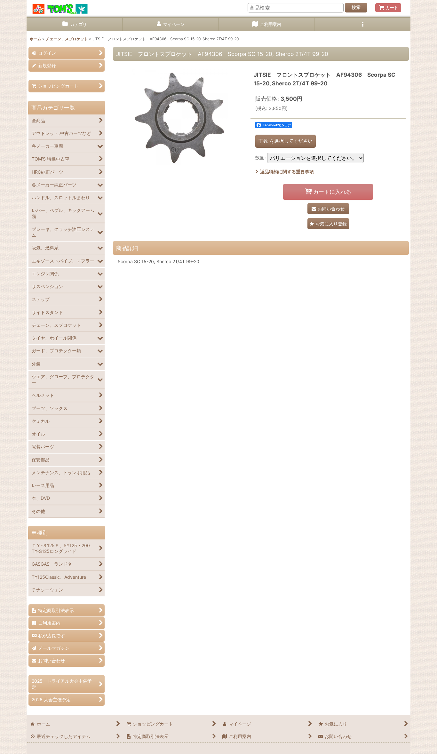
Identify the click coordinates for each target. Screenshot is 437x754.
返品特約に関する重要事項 (287, 171)
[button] (362, 24)
